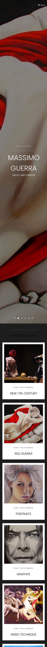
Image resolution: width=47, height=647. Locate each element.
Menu (43, 5)
